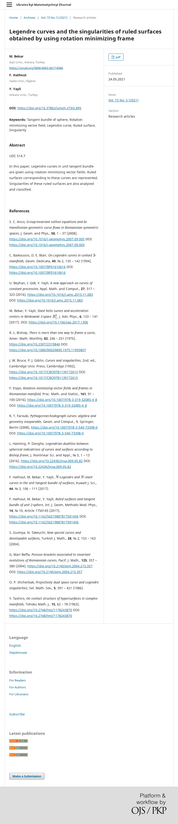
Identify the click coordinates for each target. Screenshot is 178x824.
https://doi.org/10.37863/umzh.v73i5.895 (49, 108)
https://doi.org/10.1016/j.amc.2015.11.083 (60, 294)
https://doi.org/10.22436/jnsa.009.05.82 (52, 461)
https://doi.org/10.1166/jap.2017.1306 (58, 322)
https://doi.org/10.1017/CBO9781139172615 (43, 372)
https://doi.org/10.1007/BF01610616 (37, 267)
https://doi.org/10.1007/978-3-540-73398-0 (64, 427)
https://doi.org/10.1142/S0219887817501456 (44, 516)
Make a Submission (27, 776)
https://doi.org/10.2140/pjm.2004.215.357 (59, 566)
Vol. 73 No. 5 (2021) (54, 17)
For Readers (17, 680)
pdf (117, 57)
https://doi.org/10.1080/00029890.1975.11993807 (47, 350)
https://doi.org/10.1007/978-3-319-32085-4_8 (62, 399)
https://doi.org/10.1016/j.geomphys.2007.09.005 (47, 239)
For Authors (17, 687)
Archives (29, 17)
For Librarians (18, 694)
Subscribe (17, 714)
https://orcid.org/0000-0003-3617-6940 (36, 68)
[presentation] (94, 255)
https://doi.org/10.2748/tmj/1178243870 (40, 610)
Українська (18, 652)
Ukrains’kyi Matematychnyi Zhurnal (43, 5)
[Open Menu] (9, 4)
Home (13, 17)
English (15, 645)
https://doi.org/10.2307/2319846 (34, 344)
